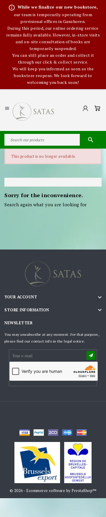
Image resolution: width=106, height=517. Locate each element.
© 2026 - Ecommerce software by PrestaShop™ (53, 490)
